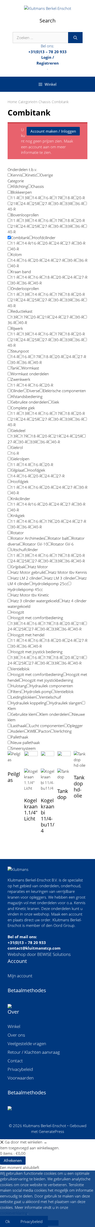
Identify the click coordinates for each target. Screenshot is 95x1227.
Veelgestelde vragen (27, 1043)
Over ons (16, 1035)
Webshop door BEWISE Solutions (39, 954)
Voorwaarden (21, 1078)
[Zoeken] (75, 37)
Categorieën (27, 101)
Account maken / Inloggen (53, 131)
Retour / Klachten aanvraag (34, 1052)
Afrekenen (13, 1160)
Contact (15, 1061)
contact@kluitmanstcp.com (34, 948)
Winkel (14, 1026)
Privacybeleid (20, 1069)
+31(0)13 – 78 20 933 (27, 942)
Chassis (45, 101)
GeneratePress (51, 1131)
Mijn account (20, 976)
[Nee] (53, 1223)
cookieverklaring (13, 1212)
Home (12, 101)
